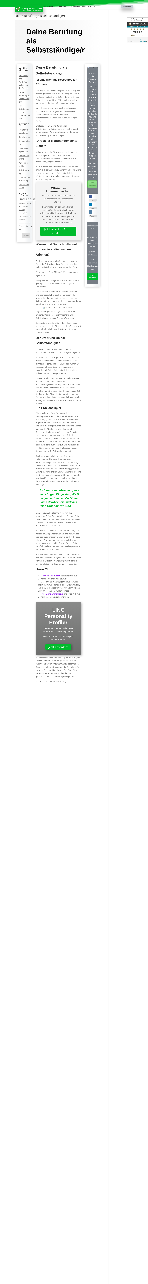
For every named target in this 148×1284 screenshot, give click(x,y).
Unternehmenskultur (25, 223)
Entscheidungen (23, 206)
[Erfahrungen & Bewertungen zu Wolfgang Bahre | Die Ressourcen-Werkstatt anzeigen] (137, 29)
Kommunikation (25, 216)
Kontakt (127, 6)
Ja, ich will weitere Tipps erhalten (56, 231)
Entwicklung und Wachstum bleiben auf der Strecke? (24, 82)
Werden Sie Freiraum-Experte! (92, 78)
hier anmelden (92, 184)
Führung (22, 210)
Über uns (62, 7)
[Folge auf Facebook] (90, 196)
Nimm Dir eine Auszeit (50, 575)
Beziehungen (24, 137)
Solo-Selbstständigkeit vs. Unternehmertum (24, 112)
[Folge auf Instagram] (90, 212)
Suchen (26, 235)
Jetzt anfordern (58, 647)
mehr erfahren (92, 276)
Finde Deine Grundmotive (52, 594)
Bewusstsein (25, 202)
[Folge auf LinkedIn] (90, 204)
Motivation (22, 219)
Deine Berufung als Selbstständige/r (40, 16)
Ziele (20, 229)
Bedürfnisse (28, 199)
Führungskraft (23, 213)
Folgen (92, 200)
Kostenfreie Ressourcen (81, 7)
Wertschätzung (25, 226)
